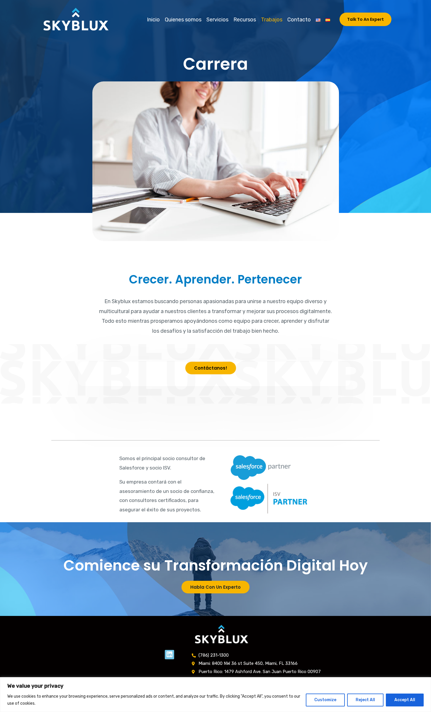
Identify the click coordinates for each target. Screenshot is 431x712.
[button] (365, 19)
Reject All (365, 699)
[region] (215, 694)
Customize (325, 699)
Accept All (404, 699)
